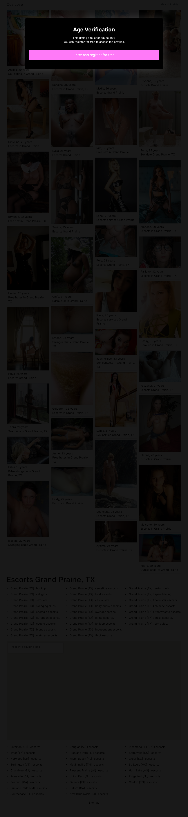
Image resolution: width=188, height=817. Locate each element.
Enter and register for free (94, 55)
